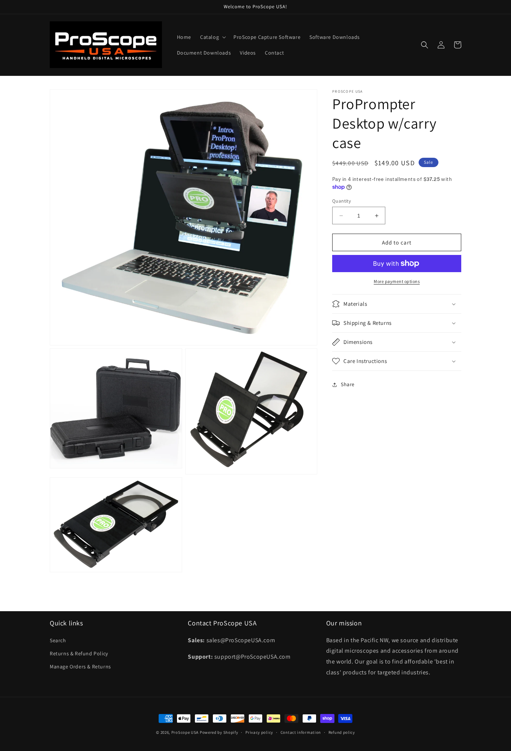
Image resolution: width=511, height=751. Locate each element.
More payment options (397, 281)
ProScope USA (185, 732)
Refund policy (341, 732)
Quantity (341, 201)
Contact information (301, 732)
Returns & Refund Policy (79, 653)
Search (58, 640)
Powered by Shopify (219, 732)
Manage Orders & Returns (80, 666)
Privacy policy (259, 732)
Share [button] (348, 384)
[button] (212, 37)
